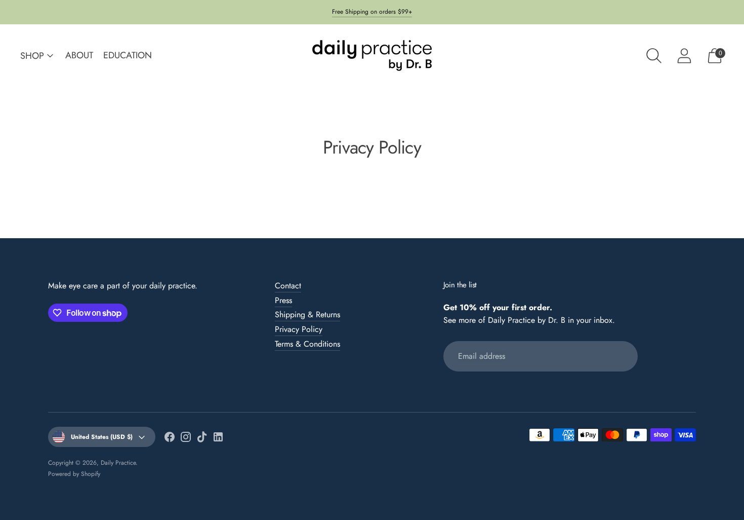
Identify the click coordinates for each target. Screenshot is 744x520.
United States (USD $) (102, 436)
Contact (288, 285)
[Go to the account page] (684, 56)
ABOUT (79, 55)
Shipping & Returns (307, 314)
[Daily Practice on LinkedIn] (218, 439)
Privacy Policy (298, 329)
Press (283, 300)
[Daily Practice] (372, 55)
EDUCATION (127, 55)
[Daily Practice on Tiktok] (202, 439)
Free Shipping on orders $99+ (372, 11)
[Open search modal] (654, 56)
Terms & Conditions (307, 344)
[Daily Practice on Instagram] (186, 439)
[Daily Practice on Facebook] (169, 439)
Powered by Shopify (74, 473)
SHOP (32, 55)
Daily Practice (118, 462)
